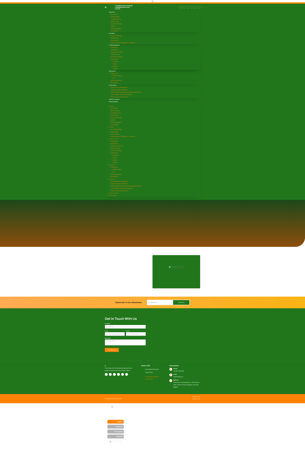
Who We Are (114, 14)
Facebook (115, 61)
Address (176, 380)
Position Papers (117, 76)
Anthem (113, 26)
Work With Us (114, 83)
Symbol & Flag (115, 21)
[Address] (170, 380)
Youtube (114, 69)
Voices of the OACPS (117, 52)
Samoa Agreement (116, 80)
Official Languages (116, 28)
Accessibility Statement (152, 369)
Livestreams (114, 50)
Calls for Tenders (114, 99)
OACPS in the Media (116, 57)
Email (106, 331)
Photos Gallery (113, 101)
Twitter (114, 64)
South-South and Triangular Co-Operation (123, 43)
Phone (128, 331)
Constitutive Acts (116, 19)
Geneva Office (115, 40)
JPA (113, 78)
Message (107, 338)
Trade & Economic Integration (119, 90)
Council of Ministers (116, 24)
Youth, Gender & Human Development (121, 94)
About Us (112, 12)
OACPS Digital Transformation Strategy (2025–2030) (126, 92)
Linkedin (114, 66)
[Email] (170, 374)
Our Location (114, 31)
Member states (115, 17)
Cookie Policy (149, 372)
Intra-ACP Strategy (116, 36)
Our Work (112, 33)
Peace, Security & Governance (119, 97)
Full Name (107, 324)
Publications (114, 73)
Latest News (114, 47)
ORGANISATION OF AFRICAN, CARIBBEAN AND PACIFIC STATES (124, 7)
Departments (114, 38)
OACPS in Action (115, 54)
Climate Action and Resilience (119, 87)
